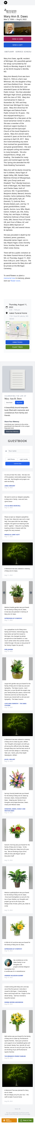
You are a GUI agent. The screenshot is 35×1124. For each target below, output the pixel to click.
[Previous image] (4, 593)
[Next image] (31, 593)
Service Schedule (24, 52)
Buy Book (19, 402)
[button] (17, 328)
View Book (9, 402)
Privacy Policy (12, 1114)
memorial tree (9, 278)
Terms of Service (22, 1114)
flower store (15, 281)
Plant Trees (17, 347)
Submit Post (17, 463)
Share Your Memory (12, 431)
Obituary (9, 52)
